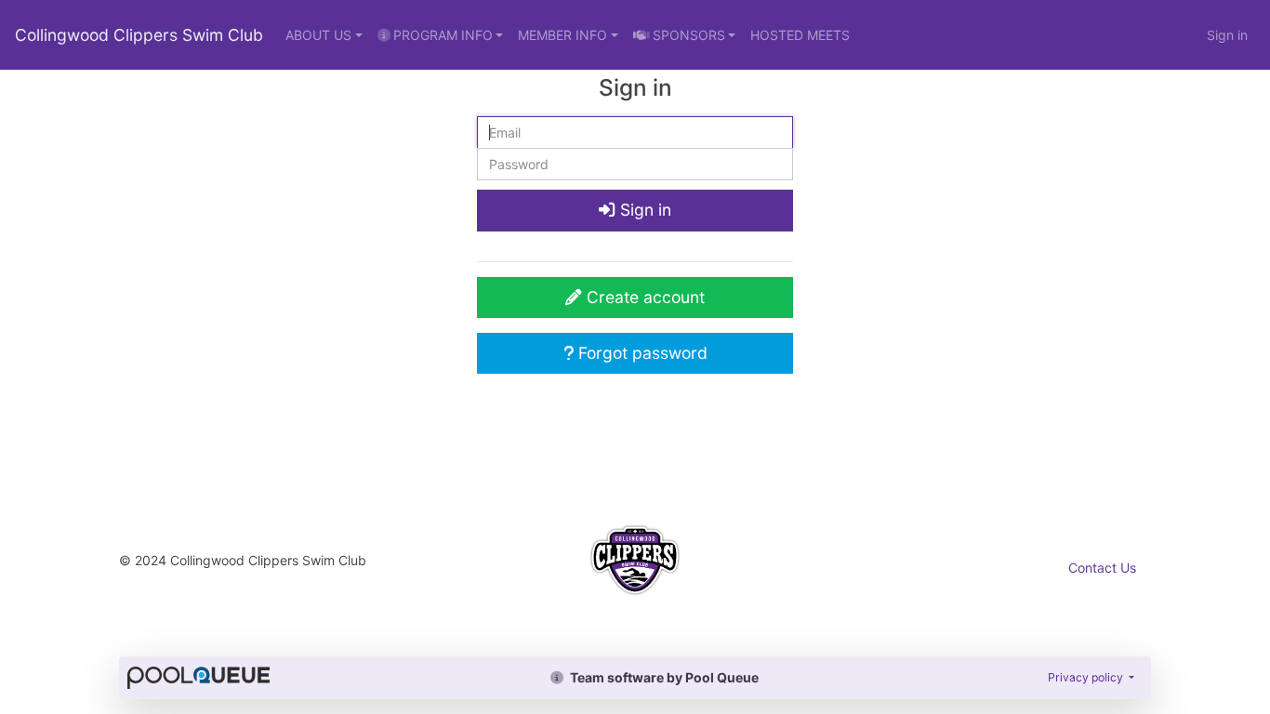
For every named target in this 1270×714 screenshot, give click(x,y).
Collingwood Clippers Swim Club (139, 35)
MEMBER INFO (562, 35)
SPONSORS (689, 35)
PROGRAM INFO (443, 35)
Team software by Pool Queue (663, 677)
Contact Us (1102, 567)
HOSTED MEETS (800, 35)
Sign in (1227, 35)
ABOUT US (318, 35)
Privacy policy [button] (1087, 677)
